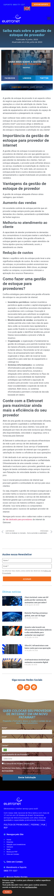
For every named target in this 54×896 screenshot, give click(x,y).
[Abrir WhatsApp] (47, 890)
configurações (31, 887)
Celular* (5, 746)
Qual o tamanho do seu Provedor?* (15, 754)
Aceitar (7, 892)
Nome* (4, 728)
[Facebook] (34, 687)
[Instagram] (20, 687)
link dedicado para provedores (19, 519)
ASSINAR (27, 579)
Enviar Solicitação (27, 777)
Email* (4, 737)
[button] (49, 18)
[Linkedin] (27, 687)
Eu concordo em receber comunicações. (19, 764)
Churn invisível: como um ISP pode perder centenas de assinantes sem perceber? (36, 600)
